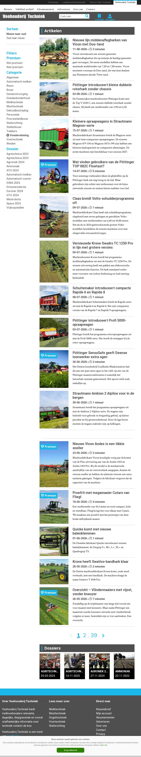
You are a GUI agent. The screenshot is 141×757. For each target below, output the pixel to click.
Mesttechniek (14, 106)
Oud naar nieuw (15, 38)
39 (94, 635)
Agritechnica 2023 (17, 154)
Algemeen (12, 77)
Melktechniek (14, 102)
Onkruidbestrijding (17, 110)
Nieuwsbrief (103, 709)
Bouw (9, 89)
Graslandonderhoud (18, 98)
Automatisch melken (18, 81)
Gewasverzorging (17, 94)
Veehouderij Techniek (125, 2)
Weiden (11, 143)
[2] (103, 635)
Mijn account (104, 713)
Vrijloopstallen (15, 207)
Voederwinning (19, 135)
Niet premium (14, 67)
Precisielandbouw (17, 118)
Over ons (78, 9)
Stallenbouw (13, 127)
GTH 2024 (12, 195)
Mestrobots (13, 199)
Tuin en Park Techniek (100, 2)
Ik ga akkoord (70, 750)
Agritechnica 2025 (17, 158)
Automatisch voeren (18, 178)
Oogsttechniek (58, 717)
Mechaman (53, 2)
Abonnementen (45, 9)
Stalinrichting (14, 123)
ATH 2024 (12, 170)
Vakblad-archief (24, 9)
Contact (90, 9)
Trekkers (11, 131)
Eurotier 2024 (14, 191)
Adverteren (63, 9)
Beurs (9, 85)
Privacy (100, 734)
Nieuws (8, 9)
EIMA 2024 (13, 182)
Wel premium (14, 63)
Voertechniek (14, 139)
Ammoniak (12, 166)
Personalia (12, 114)
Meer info (103, 745)
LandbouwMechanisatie (74, 2)
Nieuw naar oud (16, 34)
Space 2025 (13, 203)
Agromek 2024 (15, 162)
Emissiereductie (16, 187)
